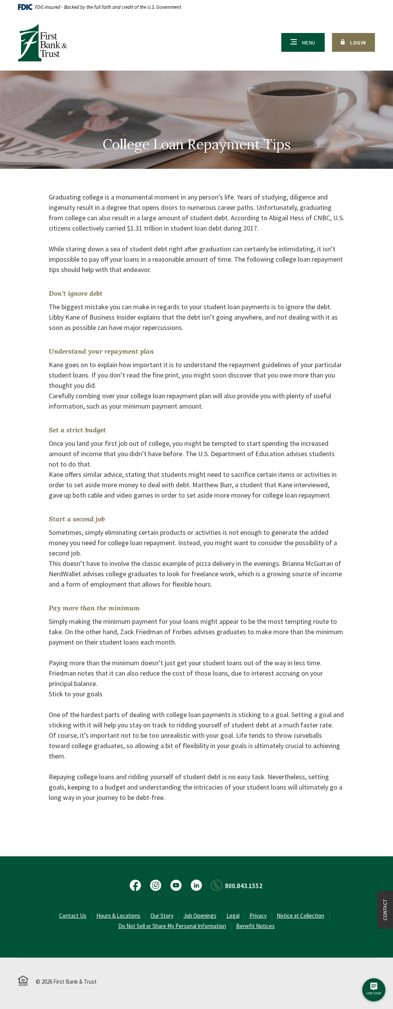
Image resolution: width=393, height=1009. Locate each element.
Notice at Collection (300, 915)
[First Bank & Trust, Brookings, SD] (42, 43)
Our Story (161, 915)
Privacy (258, 915)
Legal (232, 915)
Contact (384, 909)
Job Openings (199, 915)
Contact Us (72, 915)
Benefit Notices (255, 926)
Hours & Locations (118, 915)
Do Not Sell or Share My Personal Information (172, 926)
